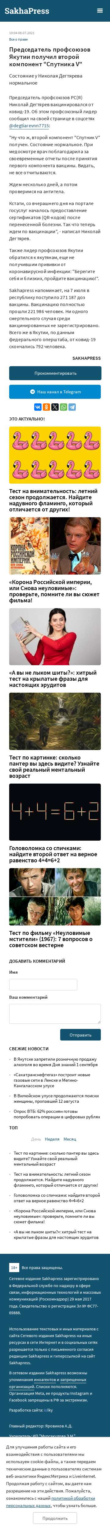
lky (48, 1410)
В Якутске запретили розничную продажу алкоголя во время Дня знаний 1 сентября (56, 1061)
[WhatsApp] (63, 407)
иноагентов (45, 1379)
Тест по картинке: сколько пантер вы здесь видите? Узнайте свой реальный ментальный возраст (54, 766)
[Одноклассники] (46, 407)
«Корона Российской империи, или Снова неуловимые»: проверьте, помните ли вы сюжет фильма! (54, 591)
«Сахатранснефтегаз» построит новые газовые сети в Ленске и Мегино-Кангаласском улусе (52, 1080)
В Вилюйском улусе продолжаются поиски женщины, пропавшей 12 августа (56, 1098)
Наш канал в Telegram (59, 392)
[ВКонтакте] (38, 407)
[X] (55, 407)
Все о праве (18, 39)
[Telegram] (72, 407)
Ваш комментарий (28, 997)
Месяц (70, 1139)
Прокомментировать (55, 373)
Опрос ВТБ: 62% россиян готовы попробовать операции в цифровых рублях (57, 1114)
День (36, 1139)
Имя (13, 972)
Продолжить (55, 1518)
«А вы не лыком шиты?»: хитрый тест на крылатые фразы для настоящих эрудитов (53, 678)
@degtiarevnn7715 (29, 125)
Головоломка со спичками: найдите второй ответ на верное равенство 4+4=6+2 (53, 854)
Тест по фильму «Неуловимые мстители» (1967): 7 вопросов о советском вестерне (51, 939)
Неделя (52, 1139)
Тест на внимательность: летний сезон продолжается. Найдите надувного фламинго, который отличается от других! (53, 500)
